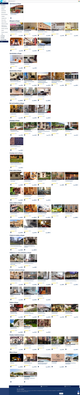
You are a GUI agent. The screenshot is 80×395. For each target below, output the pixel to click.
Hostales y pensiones (4, 28)
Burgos (2, 3)
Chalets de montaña (4, 23)
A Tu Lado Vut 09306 (41, 96)
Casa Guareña (40, 181)
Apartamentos (3, 12)
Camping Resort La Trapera (14, 131)
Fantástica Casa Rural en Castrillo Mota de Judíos (15, 264)
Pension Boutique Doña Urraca (28, 280)
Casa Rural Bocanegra (27, 196)
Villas (2, 34)
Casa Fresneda (12, 181)
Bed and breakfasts (4, 14)
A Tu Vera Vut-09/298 (68, 81)
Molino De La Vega (27, 328)
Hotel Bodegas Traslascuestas (28, 313)
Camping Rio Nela (54, 131)
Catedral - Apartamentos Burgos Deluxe (29, 82)
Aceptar (61, 393)
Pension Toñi (54, 280)
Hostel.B (53, 31)
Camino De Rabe (26, 64)
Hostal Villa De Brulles (41, 196)
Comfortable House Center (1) (28, 263)
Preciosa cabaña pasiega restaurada (16, 246)
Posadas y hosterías (4, 32)
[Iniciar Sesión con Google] (79, 0)
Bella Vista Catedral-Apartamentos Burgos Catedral (57, 82)
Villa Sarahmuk (12, 378)
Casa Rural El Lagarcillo (69, 181)
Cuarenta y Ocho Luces (14, 196)
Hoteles (2, 30)
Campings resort (3, 18)
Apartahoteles (3, 10)
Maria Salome (12, 64)
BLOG (2, 41)
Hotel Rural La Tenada (13, 313)
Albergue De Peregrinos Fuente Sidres (16, 31)
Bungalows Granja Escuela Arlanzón (15, 163)
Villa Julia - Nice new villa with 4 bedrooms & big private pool (43, 363)
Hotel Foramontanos (41, 345)
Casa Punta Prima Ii (55, 213)
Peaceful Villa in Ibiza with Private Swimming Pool (70, 363)
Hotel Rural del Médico (13, 345)
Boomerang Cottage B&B (42, 280)
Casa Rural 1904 (26, 213)
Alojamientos (3, 5)
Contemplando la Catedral (28, 96)
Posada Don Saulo (68, 345)
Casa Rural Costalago (13, 213)
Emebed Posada (40, 328)
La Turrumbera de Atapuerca (42, 228)
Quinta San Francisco (13, 328)
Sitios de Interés (3, 39)
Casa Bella (25, 228)
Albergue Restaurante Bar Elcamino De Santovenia (44, 132)
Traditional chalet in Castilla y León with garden (29, 246)
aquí (29, 391)
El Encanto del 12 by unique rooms (15, 81)
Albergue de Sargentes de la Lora (15, 146)
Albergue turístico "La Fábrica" (42, 31)
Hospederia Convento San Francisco (70, 280)
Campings (2, 16)
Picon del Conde (67, 131)
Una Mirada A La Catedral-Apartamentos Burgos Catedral (42, 82)
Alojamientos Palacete (27, 345)
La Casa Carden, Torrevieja (42, 213)
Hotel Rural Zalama (54, 313)
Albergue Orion (67, 31)
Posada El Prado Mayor (68, 313)
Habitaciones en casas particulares (4, 26)
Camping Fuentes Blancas (28, 131)
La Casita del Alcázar (13, 228)
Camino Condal (54, 181)
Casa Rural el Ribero (13, 14)
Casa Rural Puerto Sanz (69, 213)
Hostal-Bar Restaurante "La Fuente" (15, 280)
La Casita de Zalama (27, 181)
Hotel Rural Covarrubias (41, 313)
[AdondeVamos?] (3, 2)
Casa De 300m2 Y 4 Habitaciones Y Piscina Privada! (29, 378)
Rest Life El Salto (26, 31)
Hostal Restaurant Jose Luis (56, 345)
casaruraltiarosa (12, 96)
